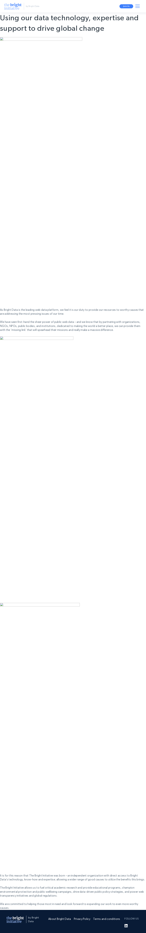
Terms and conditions (106, 919)
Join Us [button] (126, 6)
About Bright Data (59, 919)
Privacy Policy (82, 919)
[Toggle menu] (138, 7)
